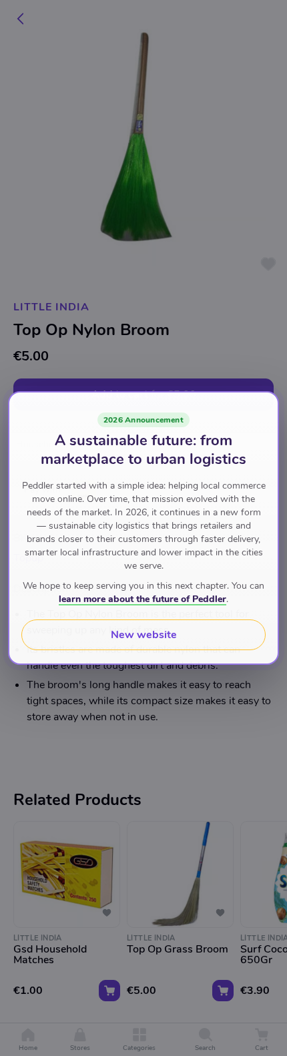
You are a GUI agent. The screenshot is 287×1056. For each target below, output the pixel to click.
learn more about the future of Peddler (142, 599)
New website (144, 634)
